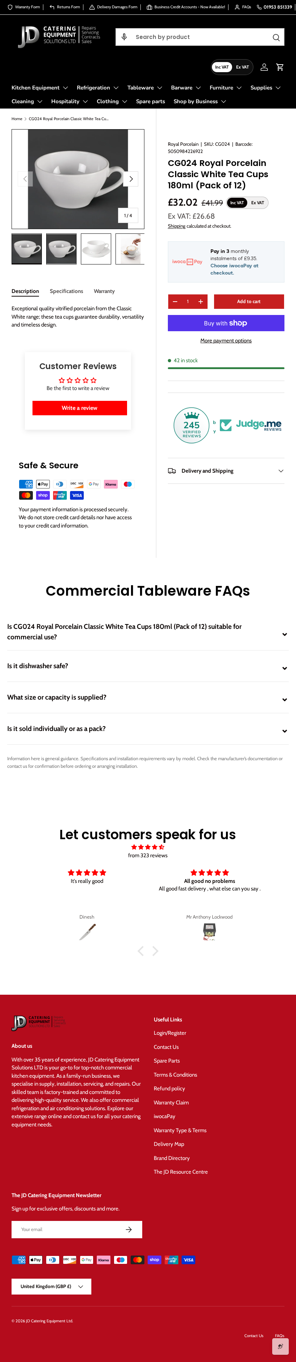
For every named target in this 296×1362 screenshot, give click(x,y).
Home (17, 118)
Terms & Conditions (175, 1075)
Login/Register (170, 1033)
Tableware (140, 87)
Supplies (261, 87)
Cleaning (23, 101)
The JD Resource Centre (181, 1172)
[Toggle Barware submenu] (198, 87)
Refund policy (169, 1088)
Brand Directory (172, 1158)
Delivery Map (169, 1144)
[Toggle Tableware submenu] (159, 87)
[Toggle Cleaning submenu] (39, 101)
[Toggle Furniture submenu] (239, 87)
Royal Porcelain (183, 144)
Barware (181, 87)
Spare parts (150, 101)
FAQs (279, 1335)
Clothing (108, 101)
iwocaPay (164, 1116)
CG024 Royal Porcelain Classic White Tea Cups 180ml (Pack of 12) (69, 118)
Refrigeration (93, 87)
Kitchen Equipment (36, 87)
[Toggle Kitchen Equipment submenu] (65, 87)
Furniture (221, 87)
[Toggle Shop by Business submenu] (223, 101)
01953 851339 (278, 7)
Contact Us (166, 1047)
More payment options (226, 340)
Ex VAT (242, 67)
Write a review (79, 407)
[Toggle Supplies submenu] (278, 87)
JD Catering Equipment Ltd (49, 1320)
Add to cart (249, 301)
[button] (124, 37)
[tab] (25, 291)
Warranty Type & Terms (180, 1130)
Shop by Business (196, 101)
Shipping (177, 226)
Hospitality (65, 101)
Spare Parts (167, 1060)
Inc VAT (222, 67)
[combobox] (200, 37)
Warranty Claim (171, 1102)
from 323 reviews (147, 855)
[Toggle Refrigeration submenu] (116, 87)
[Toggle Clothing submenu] (124, 101)
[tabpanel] (78, 317)
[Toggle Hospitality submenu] (85, 101)
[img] (148, 847)
